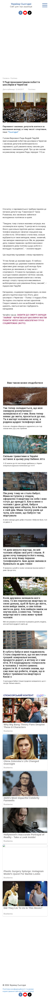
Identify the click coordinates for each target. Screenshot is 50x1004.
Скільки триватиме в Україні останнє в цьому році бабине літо (24, 458)
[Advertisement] (25, 44)
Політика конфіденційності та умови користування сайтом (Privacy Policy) (18, 990)
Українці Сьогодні (21, 4)
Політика (31, 89)
